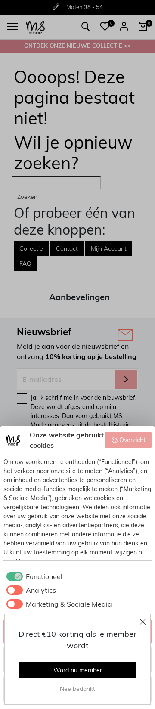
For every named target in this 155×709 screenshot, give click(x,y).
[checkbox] (32, 576)
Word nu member (77, 670)
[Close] (143, 621)
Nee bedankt (77, 689)
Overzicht (132, 440)
